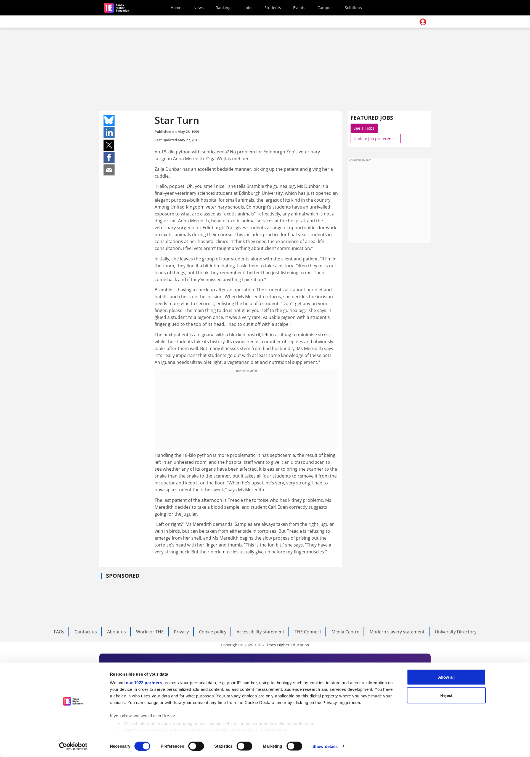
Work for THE (150, 632)
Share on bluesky (109, 120)
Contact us (86, 632)
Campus (325, 7)
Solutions (353, 7)
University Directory (455, 632)
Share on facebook (109, 157)
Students (272, 7)
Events (299, 7)
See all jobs (364, 128)
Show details (325, 746)
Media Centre (345, 632)
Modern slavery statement (397, 632)
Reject (446, 695)
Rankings (224, 7)
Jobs (248, 7)
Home (176, 7)
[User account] (423, 22)
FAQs (59, 632)
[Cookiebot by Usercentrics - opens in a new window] (73, 746)
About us (116, 632)
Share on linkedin (109, 132)
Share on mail (109, 169)
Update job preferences (376, 138)
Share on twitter (109, 145)
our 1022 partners (144, 682)
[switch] (196, 746)
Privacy (181, 632)
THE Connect (308, 632)
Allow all (446, 677)
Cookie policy (212, 632)
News (199, 7)
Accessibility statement (260, 632)
